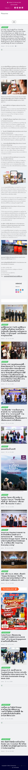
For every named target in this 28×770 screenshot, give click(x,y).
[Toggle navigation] (14, 22)
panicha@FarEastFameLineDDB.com (13, 276)
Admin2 (3, 46)
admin (2, 548)
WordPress (18, 765)
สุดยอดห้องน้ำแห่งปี (8, 449)
